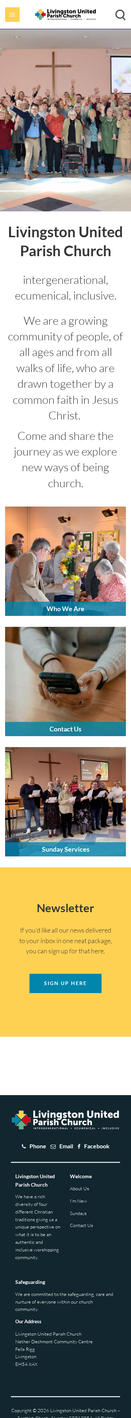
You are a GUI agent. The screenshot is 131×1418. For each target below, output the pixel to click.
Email (66, 1145)
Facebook (97, 1145)
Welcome (81, 1176)
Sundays (78, 1213)
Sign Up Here (65, 983)
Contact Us (81, 1225)
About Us (79, 1188)
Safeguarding (30, 1282)
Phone (37, 1145)
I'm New (78, 1201)
